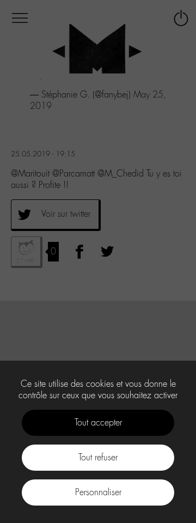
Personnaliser (98, 492)
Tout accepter (98, 422)
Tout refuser (98, 457)
